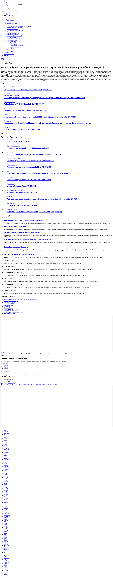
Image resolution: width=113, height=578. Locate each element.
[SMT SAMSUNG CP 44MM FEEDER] (11, 203)
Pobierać (6, 55)
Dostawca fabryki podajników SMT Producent (22, 129)
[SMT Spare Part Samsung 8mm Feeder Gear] (10, 86)
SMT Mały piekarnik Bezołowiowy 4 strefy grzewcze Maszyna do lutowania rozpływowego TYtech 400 (44, 98)
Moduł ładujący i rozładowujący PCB (13, 312)
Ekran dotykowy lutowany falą (11, 301)
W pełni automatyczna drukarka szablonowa (20, 26)
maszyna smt (49, 384)
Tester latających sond (12, 49)
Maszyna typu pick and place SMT (15, 27)
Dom (5, 18)
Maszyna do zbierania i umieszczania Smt (28, 384)
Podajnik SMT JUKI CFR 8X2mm (20, 142)
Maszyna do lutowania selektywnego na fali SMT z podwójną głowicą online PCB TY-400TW (40, 117)
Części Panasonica (14, 47)
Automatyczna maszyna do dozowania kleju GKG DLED (29, 167)
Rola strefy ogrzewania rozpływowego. (16, 247)
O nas (5, 19)
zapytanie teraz (4, 363)
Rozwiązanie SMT (8, 51)
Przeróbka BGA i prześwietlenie (14, 38)
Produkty (6, 22)
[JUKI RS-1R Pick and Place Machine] (10, 184)
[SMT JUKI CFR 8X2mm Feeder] (10, 139)
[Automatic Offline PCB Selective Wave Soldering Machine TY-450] (10, 196)
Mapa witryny (4, 383)
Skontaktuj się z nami (9, 54)
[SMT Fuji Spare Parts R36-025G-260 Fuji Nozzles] (5, 108)
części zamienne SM (6, 384)
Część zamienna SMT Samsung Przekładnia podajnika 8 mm (28, 90)
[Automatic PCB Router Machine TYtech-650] (16, 190)
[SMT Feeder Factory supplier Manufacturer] (7, 127)
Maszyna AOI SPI (11, 37)
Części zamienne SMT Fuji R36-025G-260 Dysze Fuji (25, 110)
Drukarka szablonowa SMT (13, 23)
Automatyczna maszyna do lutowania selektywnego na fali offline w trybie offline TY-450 (42, 199)
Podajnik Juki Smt (8, 305)
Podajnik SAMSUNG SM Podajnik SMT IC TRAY (24, 104)
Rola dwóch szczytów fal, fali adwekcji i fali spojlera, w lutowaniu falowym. (27, 239)
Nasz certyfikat (10, 20)
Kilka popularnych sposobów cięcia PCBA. (17, 226)
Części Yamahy (13, 44)
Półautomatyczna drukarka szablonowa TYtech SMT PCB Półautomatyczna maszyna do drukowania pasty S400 (48, 123)
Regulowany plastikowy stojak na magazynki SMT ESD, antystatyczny (34, 212)
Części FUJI (13, 48)
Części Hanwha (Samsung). (16, 45)
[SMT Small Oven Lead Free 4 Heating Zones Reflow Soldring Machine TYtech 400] (11, 95)
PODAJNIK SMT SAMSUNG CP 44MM (23, 205)
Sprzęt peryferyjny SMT (13, 40)
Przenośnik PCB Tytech (9, 303)
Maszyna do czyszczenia (13, 34)
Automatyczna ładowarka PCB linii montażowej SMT (28, 148)
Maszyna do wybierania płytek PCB (12, 309)
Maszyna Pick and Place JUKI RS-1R (21, 186)
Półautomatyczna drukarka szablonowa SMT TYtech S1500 (30, 161)
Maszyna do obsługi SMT (13, 33)
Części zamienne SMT (12, 41)
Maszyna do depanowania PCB (14, 36)
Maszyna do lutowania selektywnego (16, 30)
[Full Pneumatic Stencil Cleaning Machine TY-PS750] (10, 152)
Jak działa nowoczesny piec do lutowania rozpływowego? (22, 232)
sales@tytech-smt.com (9, 377)
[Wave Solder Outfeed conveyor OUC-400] (10, 177)
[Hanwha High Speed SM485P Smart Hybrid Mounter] (9, 171)
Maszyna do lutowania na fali (14, 31)
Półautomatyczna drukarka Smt (11, 310)
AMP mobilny (11, 383)
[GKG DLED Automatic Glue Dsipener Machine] (12, 165)
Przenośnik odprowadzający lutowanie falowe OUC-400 (29, 180)
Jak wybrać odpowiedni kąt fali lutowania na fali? (20, 254)
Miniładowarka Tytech (9, 302)
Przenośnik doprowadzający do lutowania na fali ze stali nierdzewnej (20, 299)
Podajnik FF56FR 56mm (10, 313)
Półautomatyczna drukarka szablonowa (19, 24)
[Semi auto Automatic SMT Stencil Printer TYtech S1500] (15, 158)
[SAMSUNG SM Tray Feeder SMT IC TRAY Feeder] (9, 102)
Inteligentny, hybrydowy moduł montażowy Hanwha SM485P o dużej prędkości (38, 173)
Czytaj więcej (7, 93)
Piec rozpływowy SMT (12, 29)
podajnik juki (7, 306)
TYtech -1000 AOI (8, 308)
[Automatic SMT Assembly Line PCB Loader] (14, 146)
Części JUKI (13, 43)
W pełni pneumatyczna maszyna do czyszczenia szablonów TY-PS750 (34, 154)
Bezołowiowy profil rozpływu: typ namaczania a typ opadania (23, 220)
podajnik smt (14, 384)
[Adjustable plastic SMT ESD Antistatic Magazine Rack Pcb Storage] (14, 209)
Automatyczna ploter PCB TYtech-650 (22, 192)
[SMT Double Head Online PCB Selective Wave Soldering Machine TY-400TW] (7, 114)
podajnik (55, 384)
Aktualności (7, 52)
